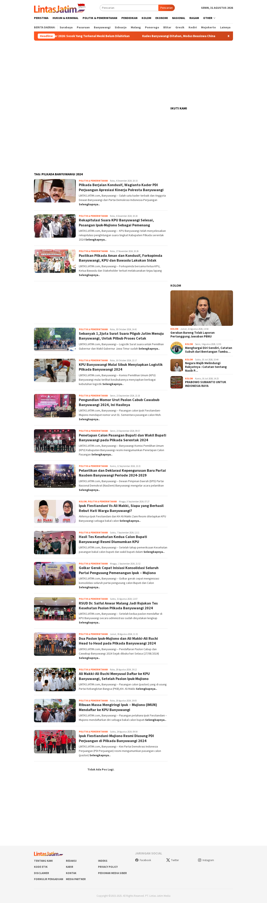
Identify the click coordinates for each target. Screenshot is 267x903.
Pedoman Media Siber (112, 873)
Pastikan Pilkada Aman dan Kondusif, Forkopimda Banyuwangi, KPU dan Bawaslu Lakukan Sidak (120, 258)
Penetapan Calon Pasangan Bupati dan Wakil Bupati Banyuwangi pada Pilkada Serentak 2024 (122, 437)
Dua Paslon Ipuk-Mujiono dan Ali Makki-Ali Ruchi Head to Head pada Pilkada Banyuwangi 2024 (118, 641)
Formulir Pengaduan (48, 879)
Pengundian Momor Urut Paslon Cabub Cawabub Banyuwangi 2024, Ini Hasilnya (119, 402)
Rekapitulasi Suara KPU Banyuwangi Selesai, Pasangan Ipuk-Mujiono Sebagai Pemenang (116, 222)
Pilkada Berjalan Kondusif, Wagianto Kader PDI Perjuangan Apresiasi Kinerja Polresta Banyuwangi (121, 187)
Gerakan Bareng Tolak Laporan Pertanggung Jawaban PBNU (192, 334)
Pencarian (166, 8)
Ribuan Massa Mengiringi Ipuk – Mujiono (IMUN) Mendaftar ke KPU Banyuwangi (118, 707)
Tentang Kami (43, 861)
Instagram (208, 860)
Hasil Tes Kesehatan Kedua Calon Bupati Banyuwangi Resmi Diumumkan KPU (113, 539)
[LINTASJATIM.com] (60, 7)
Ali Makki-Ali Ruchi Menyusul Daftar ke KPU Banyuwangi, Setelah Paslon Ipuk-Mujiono (114, 676)
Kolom (83, 501)
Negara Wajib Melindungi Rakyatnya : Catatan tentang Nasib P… (206, 366)
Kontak (71, 873)
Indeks (102, 861)
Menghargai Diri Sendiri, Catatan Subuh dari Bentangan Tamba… (208, 350)
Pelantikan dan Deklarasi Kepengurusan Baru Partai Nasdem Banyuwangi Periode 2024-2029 (122, 473)
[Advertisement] (133, 73)
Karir (69, 867)
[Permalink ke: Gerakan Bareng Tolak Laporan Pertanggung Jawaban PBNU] (201, 308)
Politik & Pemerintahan (93, 180)
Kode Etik (41, 867)
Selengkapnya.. (89, 204)
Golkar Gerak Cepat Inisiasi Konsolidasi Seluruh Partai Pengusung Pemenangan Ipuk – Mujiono (119, 570)
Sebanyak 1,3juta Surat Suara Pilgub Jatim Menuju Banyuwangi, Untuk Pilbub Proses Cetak (121, 336)
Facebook (145, 860)
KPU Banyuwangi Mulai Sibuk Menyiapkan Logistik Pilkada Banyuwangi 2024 (121, 367)
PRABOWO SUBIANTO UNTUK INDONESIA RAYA (205, 384)
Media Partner (76, 879)
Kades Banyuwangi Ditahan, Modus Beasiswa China (158, 36)
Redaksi (71, 861)
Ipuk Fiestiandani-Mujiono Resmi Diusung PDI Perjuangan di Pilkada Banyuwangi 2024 (116, 738)
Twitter (175, 860)
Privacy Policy (108, 867)
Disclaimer (41, 873)
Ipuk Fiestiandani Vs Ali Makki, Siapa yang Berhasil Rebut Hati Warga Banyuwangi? (121, 508)
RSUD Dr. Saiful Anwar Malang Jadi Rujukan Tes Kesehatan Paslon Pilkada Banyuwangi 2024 (118, 605)
